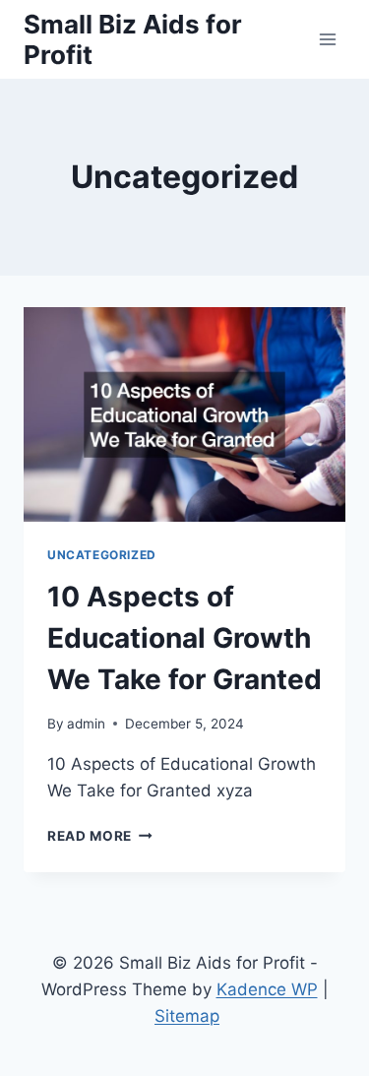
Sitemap (186, 1016)
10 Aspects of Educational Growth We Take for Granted (184, 638)
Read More (100, 836)
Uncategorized (101, 554)
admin (86, 723)
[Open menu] (327, 39)
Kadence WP (267, 989)
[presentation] (184, 414)
